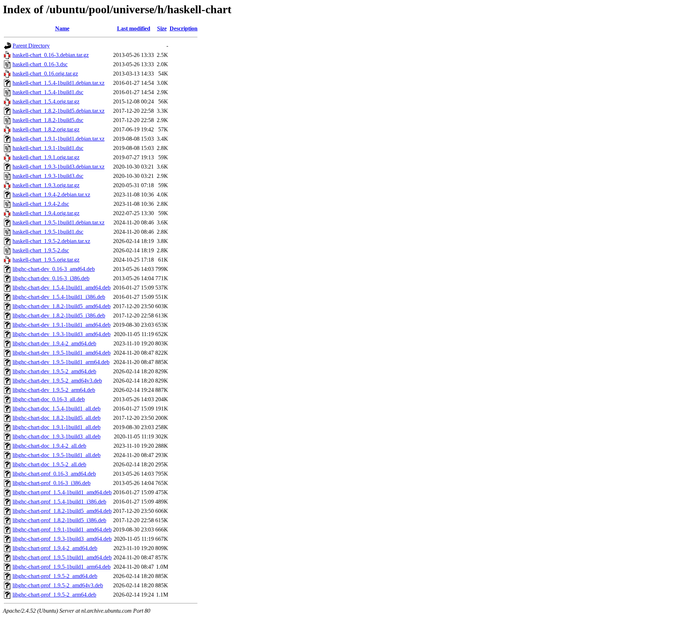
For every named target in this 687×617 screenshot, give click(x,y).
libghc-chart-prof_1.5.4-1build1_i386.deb (59, 502)
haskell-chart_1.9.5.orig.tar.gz (46, 260)
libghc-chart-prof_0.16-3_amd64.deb (54, 474)
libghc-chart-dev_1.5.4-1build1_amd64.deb (62, 288)
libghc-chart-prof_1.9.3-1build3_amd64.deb (62, 539)
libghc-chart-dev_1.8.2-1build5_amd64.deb (62, 306)
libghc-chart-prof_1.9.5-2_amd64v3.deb (58, 585)
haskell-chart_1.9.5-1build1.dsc (48, 232)
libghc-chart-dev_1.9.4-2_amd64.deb (54, 343)
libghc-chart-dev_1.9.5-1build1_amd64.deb (62, 353)
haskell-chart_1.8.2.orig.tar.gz (46, 129)
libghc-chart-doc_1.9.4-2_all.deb (49, 446)
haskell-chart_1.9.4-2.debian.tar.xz (51, 194)
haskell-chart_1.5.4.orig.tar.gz (46, 101)
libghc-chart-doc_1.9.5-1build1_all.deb (57, 455)
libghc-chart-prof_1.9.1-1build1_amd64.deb (62, 529)
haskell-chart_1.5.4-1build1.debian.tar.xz (58, 83)
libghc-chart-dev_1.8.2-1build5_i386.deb (59, 315)
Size (162, 28)
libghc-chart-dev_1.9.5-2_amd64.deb (54, 371)
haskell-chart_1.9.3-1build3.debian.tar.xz (58, 167)
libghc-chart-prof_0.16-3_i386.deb (52, 483)
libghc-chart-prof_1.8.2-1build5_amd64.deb (62, 511)
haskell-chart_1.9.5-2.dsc (41, 250)
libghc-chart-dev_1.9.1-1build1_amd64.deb (62, 325)
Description (184, 28)
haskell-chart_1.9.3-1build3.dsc (48, 176)
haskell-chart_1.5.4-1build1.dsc (48, 92)
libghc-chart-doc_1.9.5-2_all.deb (49, 464)
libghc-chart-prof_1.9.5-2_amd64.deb (55, 576)
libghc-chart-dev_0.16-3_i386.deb (51, 278)
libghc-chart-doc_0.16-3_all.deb (49, 399)
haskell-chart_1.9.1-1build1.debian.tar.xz (58, 139)
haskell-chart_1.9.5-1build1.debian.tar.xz (58, 222)
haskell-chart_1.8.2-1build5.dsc (48, 120)
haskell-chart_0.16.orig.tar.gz (45, 74)
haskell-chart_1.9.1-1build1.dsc (48, 148)
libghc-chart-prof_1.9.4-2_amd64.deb (55, 548)
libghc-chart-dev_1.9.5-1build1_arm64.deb (61, 362)
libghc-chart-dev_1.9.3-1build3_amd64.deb (62, 334)
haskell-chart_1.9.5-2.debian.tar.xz (51, 241)
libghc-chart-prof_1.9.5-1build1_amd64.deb (62, 557)
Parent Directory (31, 46)
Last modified (133, 28)
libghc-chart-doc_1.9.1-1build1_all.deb (57, 427)
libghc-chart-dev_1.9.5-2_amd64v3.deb (57, 381)
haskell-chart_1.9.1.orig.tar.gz (46, 157)
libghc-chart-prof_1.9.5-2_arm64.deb (54, 595)
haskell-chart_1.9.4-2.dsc (41, 204)
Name (62, 28)
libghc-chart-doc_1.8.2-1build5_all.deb (57, 418)
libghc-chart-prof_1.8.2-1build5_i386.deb (59, 520)
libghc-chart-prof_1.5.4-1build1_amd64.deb (62, 492)
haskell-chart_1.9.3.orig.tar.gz (46, 185)
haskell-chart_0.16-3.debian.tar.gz (51, 55)
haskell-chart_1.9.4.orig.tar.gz (46, 213)
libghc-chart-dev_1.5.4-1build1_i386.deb (59, 297)
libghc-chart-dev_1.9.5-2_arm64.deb (54, 390)
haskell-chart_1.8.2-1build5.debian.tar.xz (58, 111)
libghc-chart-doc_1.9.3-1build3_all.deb (57, 436)
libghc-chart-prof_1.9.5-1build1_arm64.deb (62, 567)
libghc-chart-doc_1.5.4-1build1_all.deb (57, 408)
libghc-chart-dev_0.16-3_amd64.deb (54, 269)
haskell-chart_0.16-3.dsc (40, 64)
